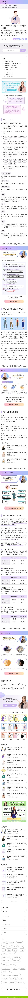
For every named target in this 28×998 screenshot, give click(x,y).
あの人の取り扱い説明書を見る (14, 508)
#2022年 (22, 968)
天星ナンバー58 (9, 76)
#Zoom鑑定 (12, 964)
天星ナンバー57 (9, 74)
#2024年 (12, 979)
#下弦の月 (19, 943)
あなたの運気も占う (14, 673)
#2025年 (20, 979)
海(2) (23, 684)
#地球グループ (6, 957)
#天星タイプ (21, 982)
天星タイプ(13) (15, 684)
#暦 (9, 971)
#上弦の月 (11, 943)
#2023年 (4, 979)
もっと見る (14, 901)
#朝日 (9, 950)
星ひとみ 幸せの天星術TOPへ (14, 989)
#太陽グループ (16, 957)
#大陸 (21, 946)
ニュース (6, 916)
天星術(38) (5, 684)
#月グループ (12, 953)
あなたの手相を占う (14, 404)
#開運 (3, 971)
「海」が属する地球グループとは (12, 63)
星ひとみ (5, 912)
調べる (22, 50)
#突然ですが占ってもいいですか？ (10, 975)
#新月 (3, 946)
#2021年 (15, 968)
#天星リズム (16, 961)
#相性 (3, 964)
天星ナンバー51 (9, 70)
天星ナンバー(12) (18, 688)
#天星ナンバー (6, 961)
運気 (5, 928)
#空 (9, 946)
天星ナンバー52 (9, 72)
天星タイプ (7, 924)
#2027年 (12, 982)
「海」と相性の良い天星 (10, 65)
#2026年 (4, 982)
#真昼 (15, 950)
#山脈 (15, 946)
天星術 (4, 920)
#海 (3, 950)
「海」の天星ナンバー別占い (11, 67)
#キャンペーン (6, 968)
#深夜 (3, 953)
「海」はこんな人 (8, 61)
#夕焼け (22, 950)
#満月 (3, 943)
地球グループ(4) (6, 688)
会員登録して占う (14, 301)
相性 (5, 932)
